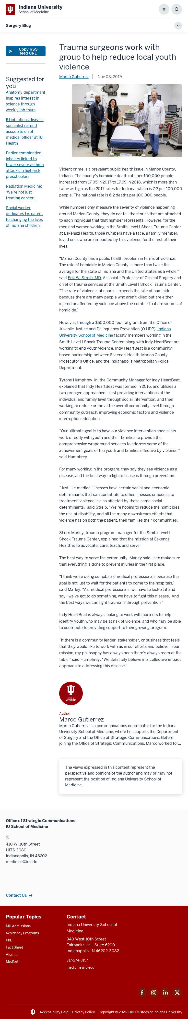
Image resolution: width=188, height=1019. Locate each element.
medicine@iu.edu (80, 967)
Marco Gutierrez (74, 76)
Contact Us (16, 895)
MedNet (12, 961)
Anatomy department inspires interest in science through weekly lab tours (25, 101)
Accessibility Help (54, 1012)
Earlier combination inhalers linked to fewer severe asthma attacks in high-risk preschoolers (25, 164)
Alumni (11, 954)
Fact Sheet (14, 947)
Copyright (106, 1012)
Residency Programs (22, 933)
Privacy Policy (83, 1012)
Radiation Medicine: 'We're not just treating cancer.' (24, 192)
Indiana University (167, 1012)
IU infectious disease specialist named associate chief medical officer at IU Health (25, 131)
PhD (9, 940)
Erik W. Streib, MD (84, 277)
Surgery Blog (18, 25)
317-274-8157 (77, 960)
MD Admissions (18, 926)
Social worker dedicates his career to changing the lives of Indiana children (24, 216)
